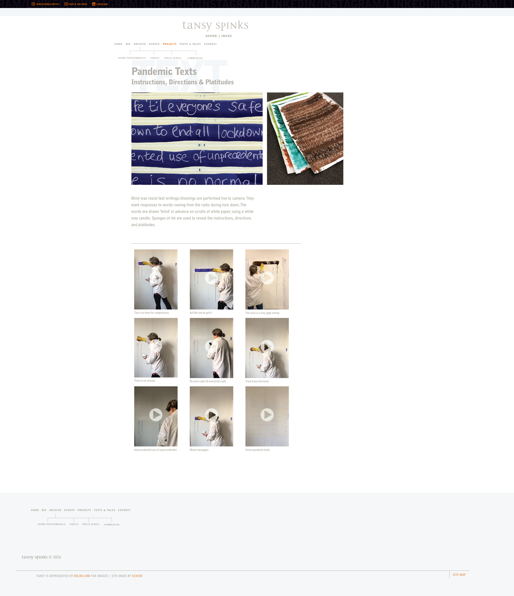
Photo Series (173, 58)
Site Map (459, 575)
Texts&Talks (190, 44)
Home (118, 44)
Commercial (195, 58)
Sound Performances (132, 58)
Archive (140, 44)
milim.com (82, 576)
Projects (169, 44)
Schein (137, 576)
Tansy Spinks (212, 21)
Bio (128, 44)
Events (154, 44)
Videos (154, 58)
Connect (210, 44)
